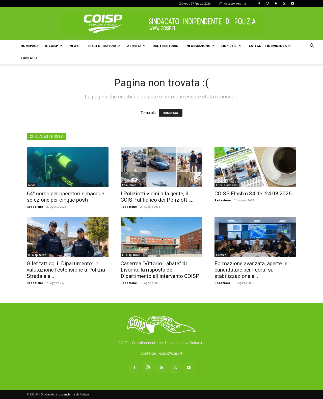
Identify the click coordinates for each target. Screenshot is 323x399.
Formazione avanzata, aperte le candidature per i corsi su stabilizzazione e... (250, 269)
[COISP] (161, 23)
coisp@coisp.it (170, 353)
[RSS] (276, 3)
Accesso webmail (235, 3)
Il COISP (51, 46)
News (73, 46)
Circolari (221, 255)
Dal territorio (165, 46)
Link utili (229, 46)
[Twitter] (284, 3)
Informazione (197, 46)
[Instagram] (267, 3)
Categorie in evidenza (268, 46)
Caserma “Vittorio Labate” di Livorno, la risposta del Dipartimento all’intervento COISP (160, 269)
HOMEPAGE (171, 113)
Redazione (35, 206)
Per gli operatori (101, 46)
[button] (312, 46)
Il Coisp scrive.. (37, 255)
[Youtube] (292, 3)
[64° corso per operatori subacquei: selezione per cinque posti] (68, 167)
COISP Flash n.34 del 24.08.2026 (253, 194)
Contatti (29, 58)
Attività (134, 46)
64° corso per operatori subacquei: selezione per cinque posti (67, 197)
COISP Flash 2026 (227, 185)
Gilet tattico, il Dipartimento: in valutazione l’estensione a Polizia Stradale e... (66, 269)
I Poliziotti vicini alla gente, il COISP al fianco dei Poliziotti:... (157, 197)
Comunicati (129, 185)
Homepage (29, 46)
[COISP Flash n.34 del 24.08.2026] (255, 167)
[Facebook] (259, 3)
